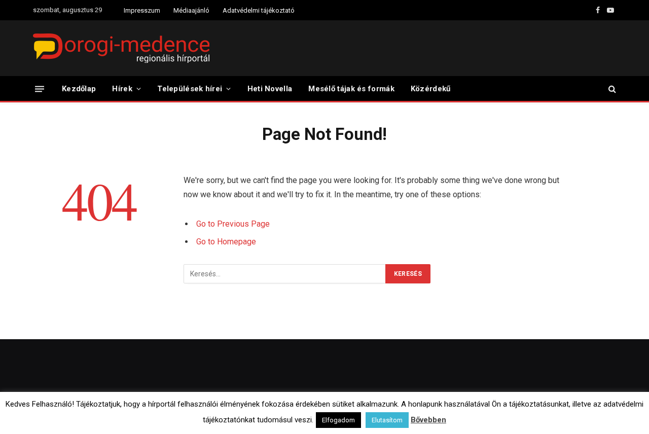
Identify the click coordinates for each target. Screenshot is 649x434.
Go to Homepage (226, 241)
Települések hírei (189, 88)
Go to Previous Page (233, 224)
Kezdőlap (79, 88)
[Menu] (39, 88)
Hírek (122, 88)
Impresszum (142, 10)
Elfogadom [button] (338, 420)
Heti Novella (270, 88)
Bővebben (428, 419)
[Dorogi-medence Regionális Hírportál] (121, 48)
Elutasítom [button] (387, 420)
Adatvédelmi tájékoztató (259, 10)
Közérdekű (431, 88)
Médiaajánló (191, 10)
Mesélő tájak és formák (351, 88)
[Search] (611, 89)
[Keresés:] (285, 273)
